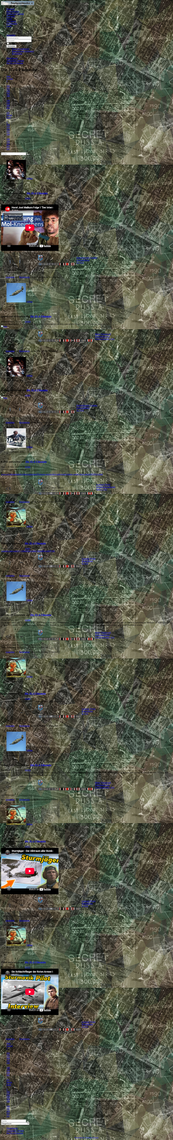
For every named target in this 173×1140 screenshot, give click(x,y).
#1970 (27, 770)
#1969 (27, 699)
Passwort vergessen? (20, 49)
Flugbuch (10, 9)
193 (8, 88)
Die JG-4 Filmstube (37, 193)
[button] (10, 35)
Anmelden (11, 46)
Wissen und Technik (15, 14)
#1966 (27, 467)
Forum (9, 19)
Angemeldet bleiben (18, 43)
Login (9, 26)
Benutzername (38, 38)
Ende (8, 117)
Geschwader (11, 23)
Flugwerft (10, 16)
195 (8, 93)
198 (8, 100)
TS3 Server (11, 21)
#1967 (27, 548)
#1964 (27, 321)
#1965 (27, 395)
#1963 (27, 198)
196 (8, 96)
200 (8, 105)
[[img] (4, 326)
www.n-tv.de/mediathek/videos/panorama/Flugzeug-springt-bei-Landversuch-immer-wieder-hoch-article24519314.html (52, 474)
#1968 (27, 620)
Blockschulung (12, 11)
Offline (29, 178)
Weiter (9, 115)
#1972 (27, 967)
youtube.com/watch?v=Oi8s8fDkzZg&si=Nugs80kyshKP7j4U (28, 551)
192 (8, 86)
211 (8, 113)
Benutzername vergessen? (23, 51)
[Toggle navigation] (2, 31)
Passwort (36, 40)
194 (8, 91)
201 (8, 108)
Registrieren (17, 53)
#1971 (27, 846)
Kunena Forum (91, 1137)
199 (8, 103)
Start (8, 76)
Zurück (9, 79)
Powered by (80, 1137)
